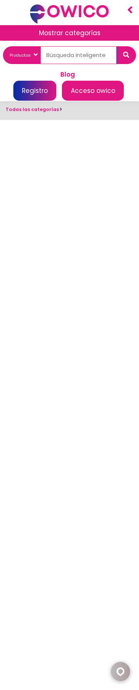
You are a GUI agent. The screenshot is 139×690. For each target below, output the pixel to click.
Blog (67, 74)
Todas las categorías (32, 109)
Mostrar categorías (69, 33)
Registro (35, 90)
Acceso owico (93, 90)
